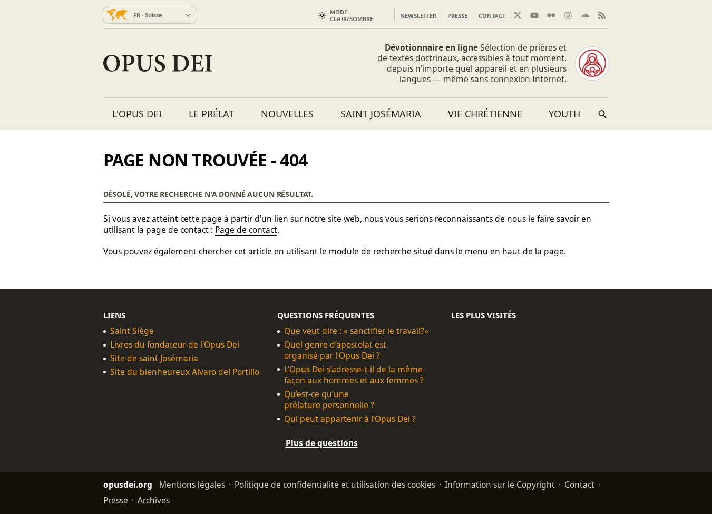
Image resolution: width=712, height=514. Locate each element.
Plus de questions (322, 442)
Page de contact (246, 229)
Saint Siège (132, 331)
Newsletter (418, 15)
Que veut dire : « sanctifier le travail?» (356, 331)
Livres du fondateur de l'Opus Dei (174, 344)
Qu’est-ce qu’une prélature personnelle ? (329, 400)
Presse (457, 15)
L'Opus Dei (137, 113)
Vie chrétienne (485, 113)
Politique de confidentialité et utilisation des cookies (335, 484)
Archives (154, 500)
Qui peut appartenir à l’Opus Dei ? (350, 418)
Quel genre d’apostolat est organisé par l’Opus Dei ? (335, 350)
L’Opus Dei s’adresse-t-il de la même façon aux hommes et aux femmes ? (354, 375)
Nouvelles (287, 113)
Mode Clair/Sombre (351, 15)
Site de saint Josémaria (154, 358)
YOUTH (564, 113)
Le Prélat (211, 113)
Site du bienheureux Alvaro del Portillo (184, 372)
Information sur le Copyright (500, 484)
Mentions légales (192, 484)
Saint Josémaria (380, 113)
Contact (492, 15)
